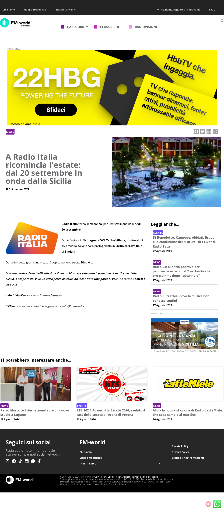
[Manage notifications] (208, 504)
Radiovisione (146, 27)
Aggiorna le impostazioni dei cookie (140, 476)
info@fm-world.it (73, 306)
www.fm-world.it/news (47, 295)
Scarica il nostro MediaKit (188, 457)
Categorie (76, 27)
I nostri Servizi (64, 9)
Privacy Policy (180, 452)
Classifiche (110, 27)
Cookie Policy (180, 446)
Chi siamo (9, 9)
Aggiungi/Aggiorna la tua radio (180, 9)
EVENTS (158, 232)
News (10, 132)
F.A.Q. (212, 9)
